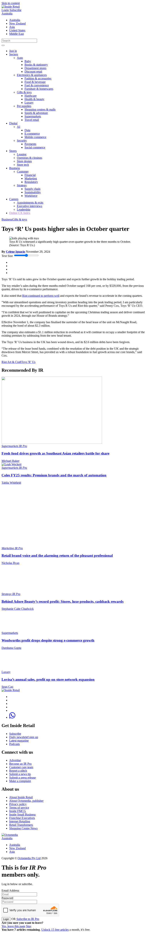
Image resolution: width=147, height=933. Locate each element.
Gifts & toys (24, 92)
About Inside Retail (21, 797)
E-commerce (32, 133)
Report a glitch (18, 770)
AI (18, 126)
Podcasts (14, 744)
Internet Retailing (19, 821)
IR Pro (23, 446)
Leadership (23, 209)
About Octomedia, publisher (26, 800)
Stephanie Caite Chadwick (18, 608)
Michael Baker (10, 460)
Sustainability (32, 192)
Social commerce (34, 147)
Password (7, 898)
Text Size (7, 255)
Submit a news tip (20, 774)
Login (5, 10)
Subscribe (15, 10)
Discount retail (33, 71)
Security (22, 140)
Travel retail (31, 119)
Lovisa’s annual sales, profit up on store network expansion (48, 679)
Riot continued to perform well (40, 295)
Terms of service (19, 807)
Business (14, 168)
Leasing (21, 154)
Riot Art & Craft (11, 362)
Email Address (10, 890)
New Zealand (17, 23)
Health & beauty (34, 99)
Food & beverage (35, 82)
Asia (12, 27)
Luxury (28, 102)
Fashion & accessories (37, 78)
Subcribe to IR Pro (27, 919)
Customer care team (21, 767)
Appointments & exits (30, 202)
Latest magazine (19, 740)
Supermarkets (32, 116)
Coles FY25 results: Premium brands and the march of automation (54, 475)
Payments (30, 144)
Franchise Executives (22, 818)
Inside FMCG (17, 811)
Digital (13, 123)
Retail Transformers (21, 824)
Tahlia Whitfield (11, 482)
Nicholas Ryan (10, 563)
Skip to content (11, 3)
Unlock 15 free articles (55, 929)
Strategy (22, 185)
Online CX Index (19, 213)
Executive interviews (29, 206)
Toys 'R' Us (28, 362)
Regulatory (31, 182)
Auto (20, 57)
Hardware (30, 95)
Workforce (30, 195)
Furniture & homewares (38, 88)
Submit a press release (22, 777)
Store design (24, 161)
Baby (27, 61)
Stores (13, 150)
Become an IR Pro (20, 763)
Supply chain (32, 188)
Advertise (15, 760)
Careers (13, 199)
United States (17, 30)
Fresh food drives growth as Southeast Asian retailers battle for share (55, 453)
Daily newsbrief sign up (23, 737)
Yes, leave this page (13, 926)
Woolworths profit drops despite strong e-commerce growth (48, 640)
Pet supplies (24, 106)
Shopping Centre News (23, 828)
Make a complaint (20, 781)
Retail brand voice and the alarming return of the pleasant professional (57, 555)
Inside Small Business (22, 814)
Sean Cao (7, 686)
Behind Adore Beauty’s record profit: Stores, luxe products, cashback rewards (62, 601)
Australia (7, 13)
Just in (13, 50)
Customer (23, 171)
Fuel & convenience (36, 85)
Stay (28, 926)
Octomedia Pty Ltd (29, 858)
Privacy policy (18, 804)
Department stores (35, 68)
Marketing (30, 178)
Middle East (16, 33)
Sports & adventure (36, 113)
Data (27, 130)
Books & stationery (36, 64)
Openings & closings (29, 157)
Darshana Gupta (11, 647)
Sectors (13, 54)
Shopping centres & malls (40, 109)
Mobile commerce (35, 137)
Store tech (23, 164)
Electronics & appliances (32, 75)
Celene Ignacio (15, 251)
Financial (30, 175)
